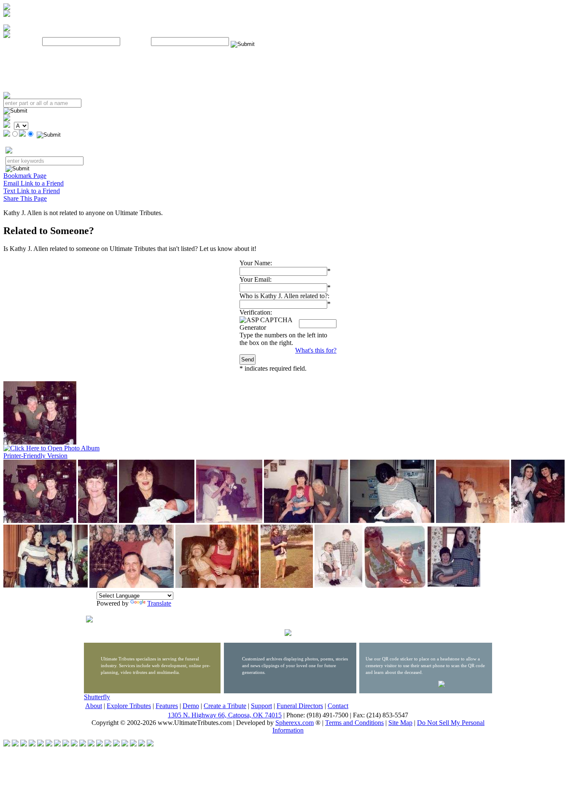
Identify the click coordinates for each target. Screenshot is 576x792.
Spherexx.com (294, 722)
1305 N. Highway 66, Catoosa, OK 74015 (225, 715)
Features (167, 705)
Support (261, 705)
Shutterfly (97, 696)
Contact (338, 705)
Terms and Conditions (354, 722)
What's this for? (315, 350)
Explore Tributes (129, 705)
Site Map (400, 722)
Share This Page (25, 198)
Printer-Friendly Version (35, 455)
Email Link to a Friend (33, 183)
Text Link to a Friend (31, 190)
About (93, 705)
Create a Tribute (225, 705)
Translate (159, 603)
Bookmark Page (24, 175)
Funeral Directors (300, 705)
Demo (191, 705)
